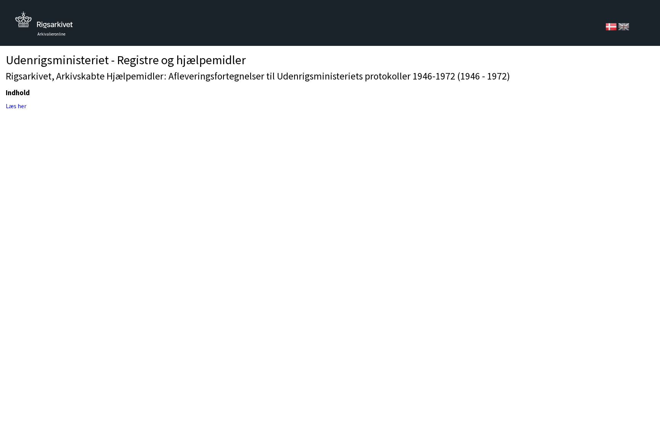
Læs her (16, 106)
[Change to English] (623, 26)
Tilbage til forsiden (44, 21)
